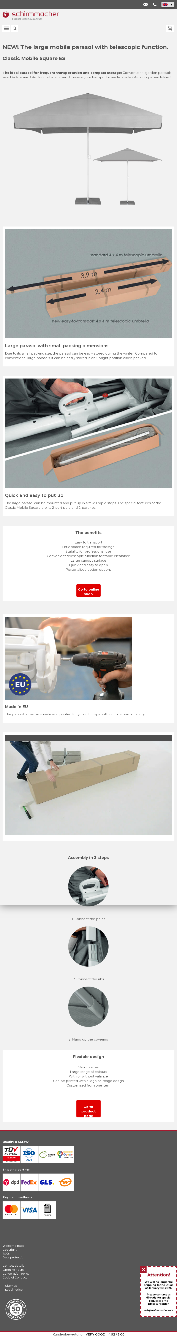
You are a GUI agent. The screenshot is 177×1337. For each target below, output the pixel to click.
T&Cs (6, 1253)
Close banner (143, 1269)
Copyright (10, 1249)
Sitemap (11, 1285)
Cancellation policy (16, 1273)
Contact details (13, 1265)
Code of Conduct (15, 1277)
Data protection (14, 1257)
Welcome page (14, 1245)
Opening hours (13, 1269)
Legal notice (14, 1289)
